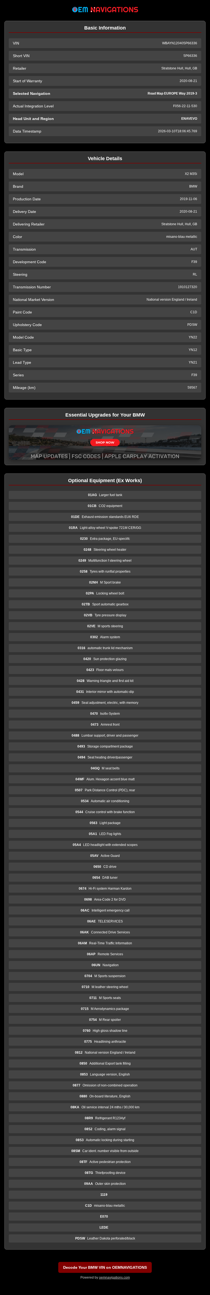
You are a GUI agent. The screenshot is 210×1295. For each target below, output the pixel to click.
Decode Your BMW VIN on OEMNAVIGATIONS (105, 1267)
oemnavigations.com (114, 1277)
